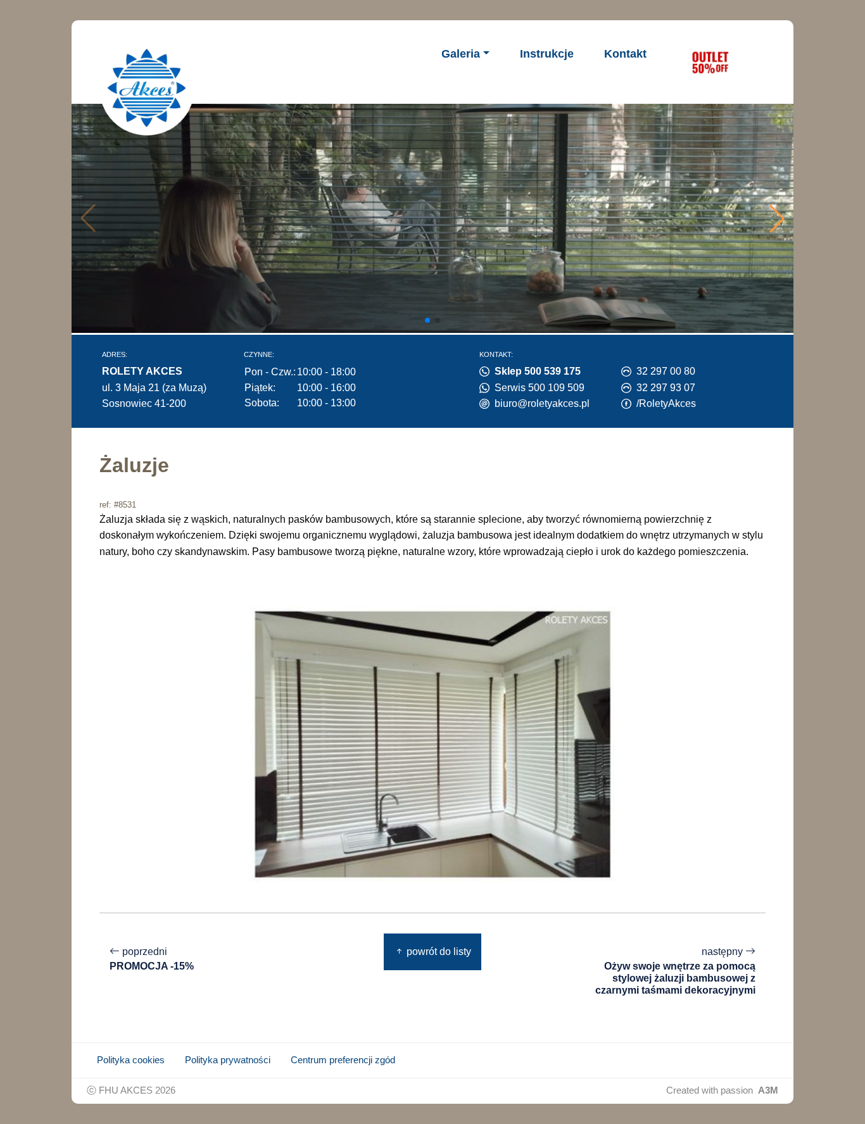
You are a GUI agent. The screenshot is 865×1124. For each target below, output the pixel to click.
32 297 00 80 (665, 371)
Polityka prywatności (227, 1060)
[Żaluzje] (432, 744)
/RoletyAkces (666, 403)
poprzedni (152, 958)
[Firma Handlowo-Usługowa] (146, 88)
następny (675, 971)
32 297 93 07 (665, 387)
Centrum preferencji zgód (343, 1060)
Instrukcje (547, 53)
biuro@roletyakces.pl (542, 403)
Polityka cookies (131, 1060)
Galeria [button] (460, 53)
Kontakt (625, 53)
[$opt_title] (709, 62)
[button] (777, 218)
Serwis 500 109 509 (539, 387)
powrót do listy (437, 951)
